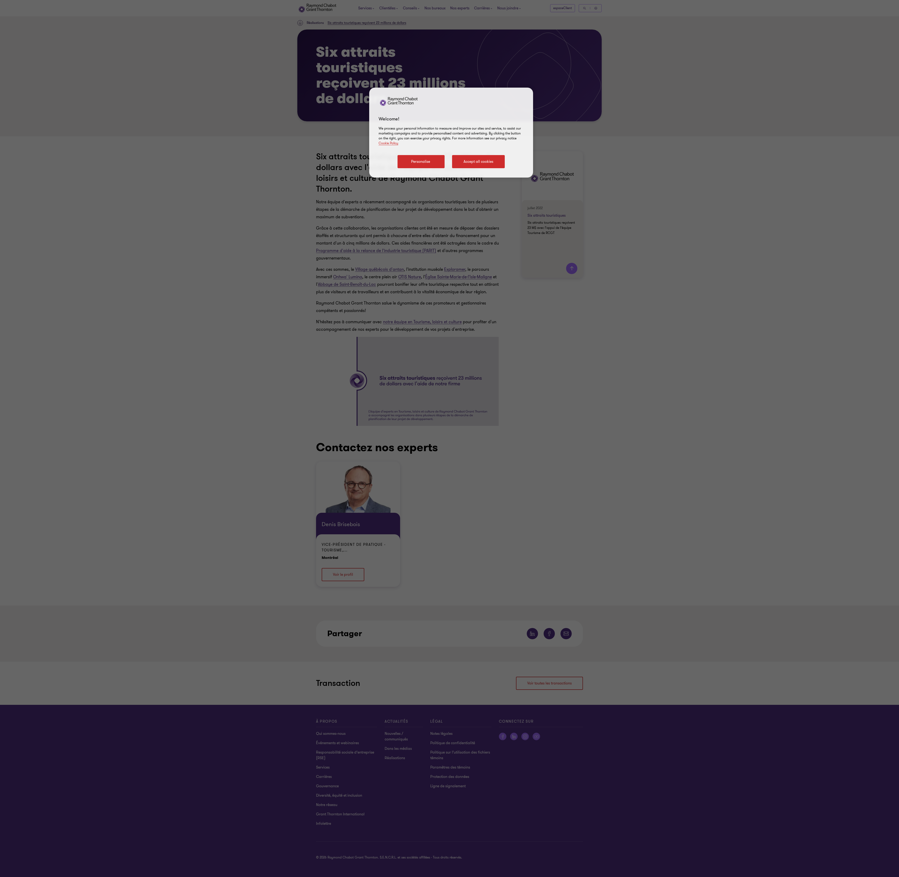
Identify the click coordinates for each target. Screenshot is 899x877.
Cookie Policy (388, 143)
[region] (451, 133)
